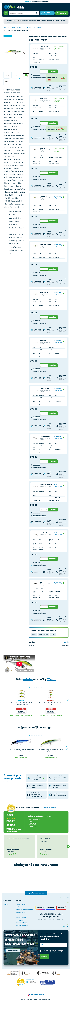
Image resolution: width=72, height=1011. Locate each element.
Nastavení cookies (21, 917)
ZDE (14, 22)
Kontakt (6, 907)
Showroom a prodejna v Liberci (37, 1)
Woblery (29, 27)
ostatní (28, 679)
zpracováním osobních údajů (53, 952)
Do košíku (52, 71)
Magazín (6, 904)
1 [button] (29, 687)
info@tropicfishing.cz (51, 917)
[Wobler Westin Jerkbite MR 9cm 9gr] (7, 75)
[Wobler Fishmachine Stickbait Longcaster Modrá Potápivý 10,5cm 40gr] (21, 743)
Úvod (5, 27)
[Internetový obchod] (14, 7)
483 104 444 (49, 914)
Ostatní (39, 27)
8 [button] (41, 687)
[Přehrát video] (26, 75)
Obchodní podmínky (21, 923)
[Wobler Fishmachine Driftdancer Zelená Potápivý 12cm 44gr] (51, 743)
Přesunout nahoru (37, 893)
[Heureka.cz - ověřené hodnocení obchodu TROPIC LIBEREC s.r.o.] (27, 982)
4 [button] (34, 687)
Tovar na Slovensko (37, 995)
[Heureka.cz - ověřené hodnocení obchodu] (10, 808)
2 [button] (31, 687)
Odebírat (44, 956)
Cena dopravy (19, 920)
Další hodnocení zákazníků (48, 808)
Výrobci (18, 907)
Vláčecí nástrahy (16, 27)
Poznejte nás (7, 782)
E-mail (42, 944)
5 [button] (36, 687)
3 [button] (32, 687)
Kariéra (18, 915)
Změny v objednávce (22, 925)
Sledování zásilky (20, 912)
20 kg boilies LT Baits (26, 21)
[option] (6, 75)
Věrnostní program (21, 904)
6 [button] (38, 687)
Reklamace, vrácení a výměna (24, 910)
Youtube (61, 908)
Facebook (51, 908)
